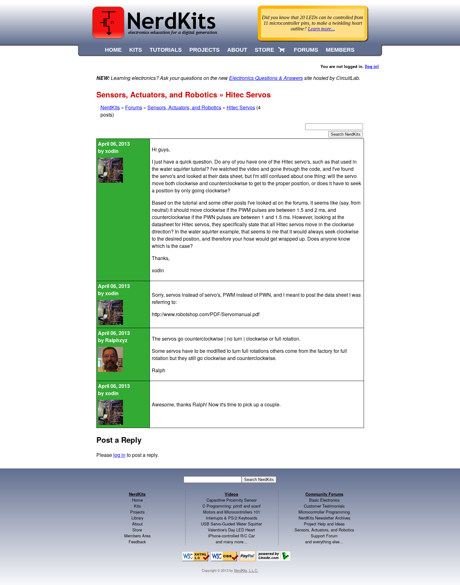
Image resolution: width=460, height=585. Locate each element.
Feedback (137, 542)
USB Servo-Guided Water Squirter (231, 524)
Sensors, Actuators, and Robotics (184, 107)
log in (119, 454)
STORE (264, 50)
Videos (231, 494)
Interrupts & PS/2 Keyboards (231, 518)
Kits (137, 506)
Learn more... (321, 28)
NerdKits (110, 107)
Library (137, 518)
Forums (133, 107)
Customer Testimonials (324, 506)
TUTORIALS (166, 50)
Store (137, 530)
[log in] (372, 66)
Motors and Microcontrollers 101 (231, 512)
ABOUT (237, 50)
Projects (137, 512)
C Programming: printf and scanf (231, 506)
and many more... (231, 542)
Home (137, 500)
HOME (113, 50)
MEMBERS (340, 50)
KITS (135, 50)
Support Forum (324, 536)
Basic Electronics (324, 500)
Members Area (137, 536)
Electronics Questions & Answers (266, 77)
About (137, 524)
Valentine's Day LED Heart (231, 530)
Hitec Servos (241, 107)
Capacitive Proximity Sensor (232, 500)
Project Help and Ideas (324, 524)
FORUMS (306, 50)
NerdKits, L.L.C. (246, 570)
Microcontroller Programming (324, 512)
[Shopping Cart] (282, 50)
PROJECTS (204, 50)
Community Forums (324, 494)
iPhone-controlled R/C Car (231, 536)
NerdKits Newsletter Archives (324, 518)
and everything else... (324, 542)
